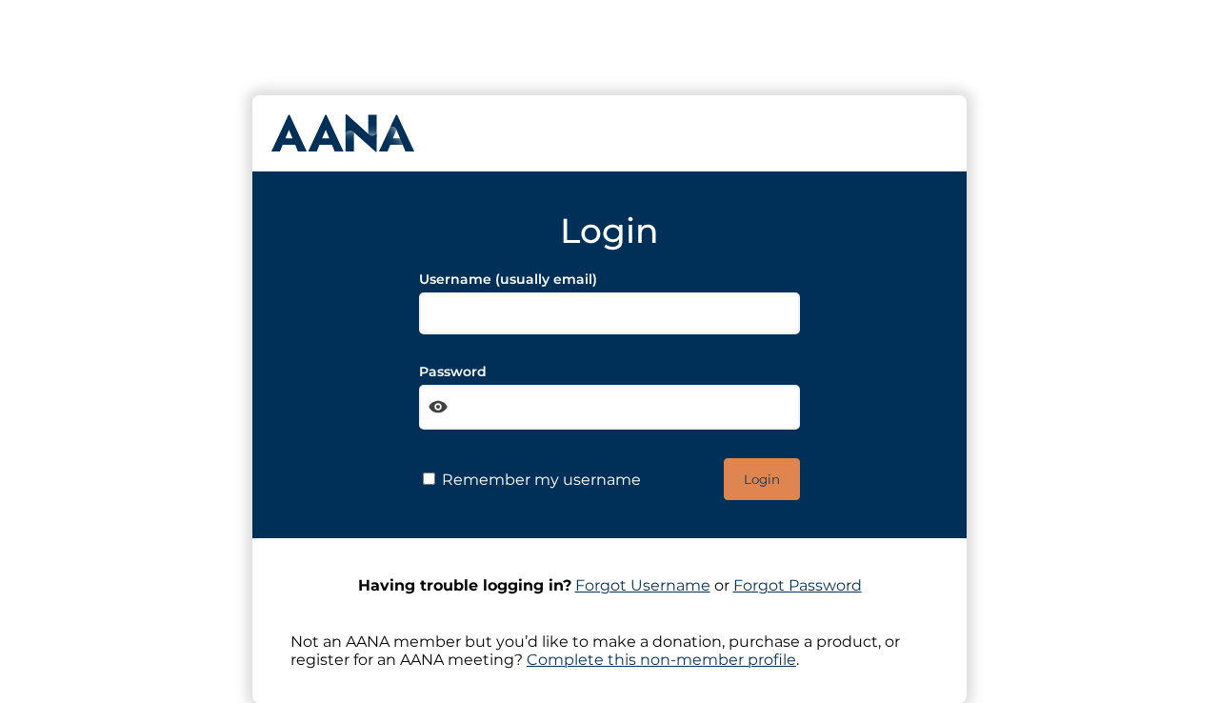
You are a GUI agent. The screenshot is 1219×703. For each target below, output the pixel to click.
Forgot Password (797, 585)
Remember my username (539, 480)
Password (453, 371)
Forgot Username (642, 585)
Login (762, 479)
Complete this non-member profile (661, 660)
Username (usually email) (508, 279)
